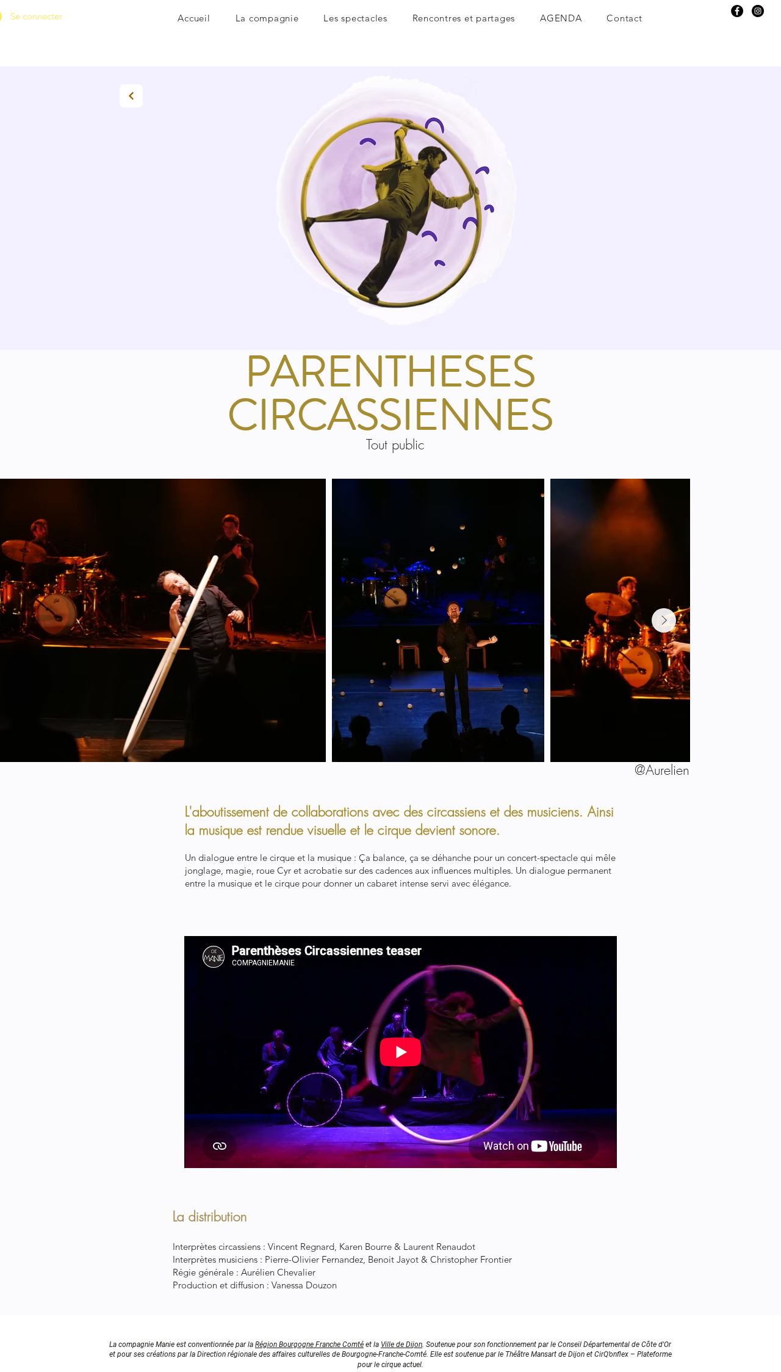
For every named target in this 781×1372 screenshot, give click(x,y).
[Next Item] (664, 620)
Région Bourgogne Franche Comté (309, 1344)
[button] (267, 18)
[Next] (131, 95)
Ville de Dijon (401, 1344)
